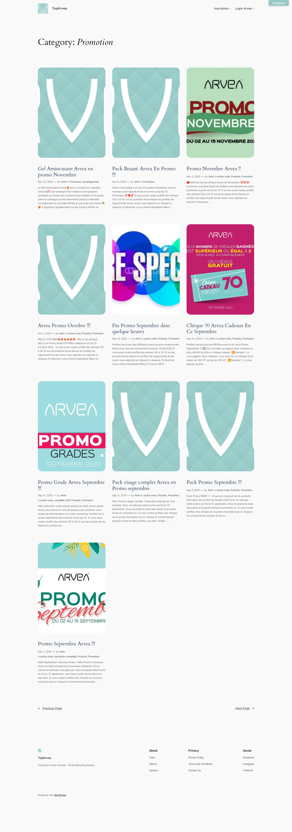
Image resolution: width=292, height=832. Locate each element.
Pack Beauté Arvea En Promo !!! (144, 172)
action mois (223, 176)
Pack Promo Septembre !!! (214, 482)
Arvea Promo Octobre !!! (64, 326)
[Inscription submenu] (230, 8)
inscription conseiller (65, 656)
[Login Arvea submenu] (253, 8)
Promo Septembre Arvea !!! (66, 644)
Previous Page (50, 708)
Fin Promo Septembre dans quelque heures (141, 329)
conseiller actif (62, 500)
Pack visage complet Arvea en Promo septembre (144, 485)
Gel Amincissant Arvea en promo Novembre (65, 172)
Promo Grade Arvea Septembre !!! (71, 485)
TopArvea (59, 8)
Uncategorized (90, 181)
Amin (64, 181)
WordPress (60, 795)
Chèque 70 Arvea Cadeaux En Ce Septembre (219, 329)
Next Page (244, 708)
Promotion (75, 181)
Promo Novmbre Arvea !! (214, 169)
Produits (235, 176)
